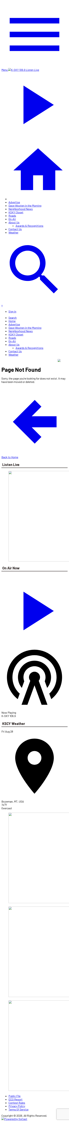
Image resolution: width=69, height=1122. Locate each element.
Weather (13, 232)
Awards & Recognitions (29, 225)
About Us (13, 222)
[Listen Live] (34, 609)
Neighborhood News (20, 209)
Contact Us (15, 229)
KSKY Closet (15, 212)
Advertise (14, 202)
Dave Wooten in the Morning (24, 205)
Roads (12, 215)
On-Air (12, 219)
